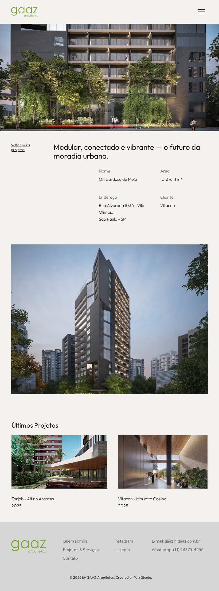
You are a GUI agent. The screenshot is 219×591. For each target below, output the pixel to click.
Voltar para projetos (20, 147)
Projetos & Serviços (81, 549)
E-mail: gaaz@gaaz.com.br (176, 541)
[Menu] (201, 11)
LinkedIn (122, 549)
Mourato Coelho (151, 498)
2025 (16, 505)
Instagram (123, 541)
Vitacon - (127, 498)
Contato (70, 558)
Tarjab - (19, 498)
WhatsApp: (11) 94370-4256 (178, 549)
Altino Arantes (40, 498)
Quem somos (75, 541)
